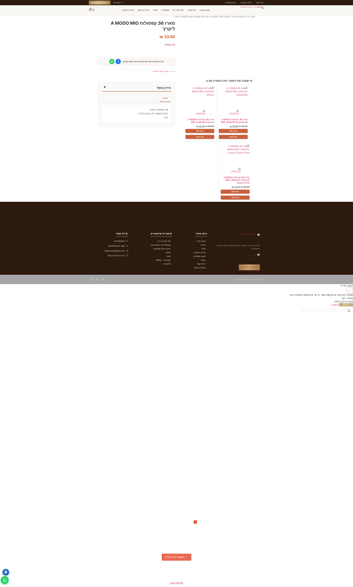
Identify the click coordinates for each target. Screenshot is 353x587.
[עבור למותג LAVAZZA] (233, 113)
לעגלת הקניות (346, 304)
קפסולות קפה (238, 16)
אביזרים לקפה (143, 10)
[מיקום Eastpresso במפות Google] (91, 279)
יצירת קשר (260, 3)
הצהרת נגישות (200, 268)
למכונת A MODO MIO (220, 16)
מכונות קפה (205, 10)
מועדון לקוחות (98, 2)
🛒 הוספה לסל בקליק (176, 557)
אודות (203, 245)
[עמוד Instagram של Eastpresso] (97, 279)
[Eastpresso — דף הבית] (250, 10)
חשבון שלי (117, 3)
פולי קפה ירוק (178, 10)
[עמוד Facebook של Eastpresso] (103, 279)
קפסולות (165, 10)
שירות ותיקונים (246, 3)
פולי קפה (192, 10)
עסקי (156, 10)
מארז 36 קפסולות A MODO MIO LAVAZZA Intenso (201, 120)
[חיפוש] (93, 10)
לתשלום (335, 304)
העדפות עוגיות (176, 582)
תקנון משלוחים (230, 3)
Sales (168, 253)
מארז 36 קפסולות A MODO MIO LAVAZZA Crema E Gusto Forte (237, 180)
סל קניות (167, 264)
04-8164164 (119, 241)
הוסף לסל (233, 131)
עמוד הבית (250, 16)
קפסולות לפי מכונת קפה (161, 245)
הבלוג (203, 260)
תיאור (165, 98)
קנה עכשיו (233, 137)
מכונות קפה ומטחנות (162, 249)
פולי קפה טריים (164, 241)
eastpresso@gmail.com (114, 251)
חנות (204, 249)
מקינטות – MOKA (163, 260)
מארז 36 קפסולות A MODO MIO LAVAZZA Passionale (234, 120)
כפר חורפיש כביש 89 (116, 255)
